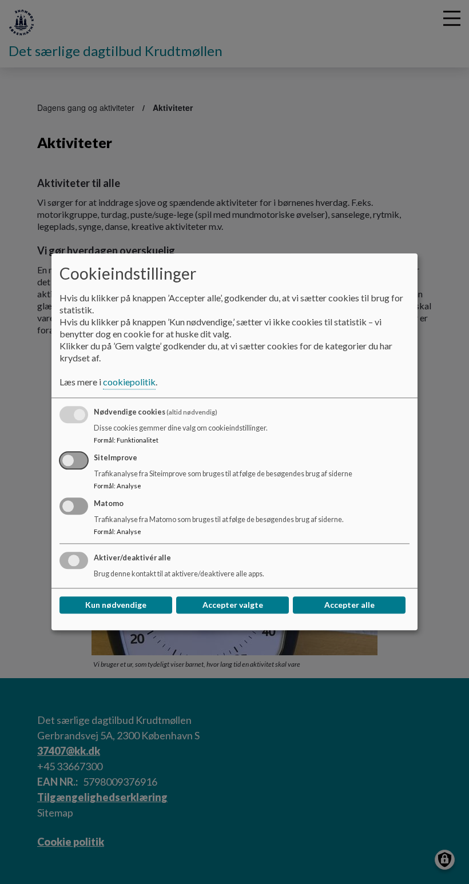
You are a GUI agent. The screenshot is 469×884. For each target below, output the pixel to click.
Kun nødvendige (115, 605)
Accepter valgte (232, 605)
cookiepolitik (129, 382)
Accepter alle (349, 605)
